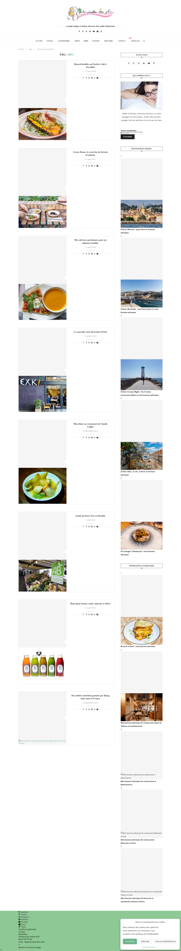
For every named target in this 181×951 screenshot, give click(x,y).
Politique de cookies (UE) (28, 936)
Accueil (39, 41)
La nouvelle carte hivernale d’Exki (90, 332)
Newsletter (23, 934)
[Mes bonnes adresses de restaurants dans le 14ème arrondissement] (142, 686)
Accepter (130, 942)
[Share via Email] (97, 78)
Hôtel (77, 41)
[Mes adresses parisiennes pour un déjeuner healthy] (42, 278)
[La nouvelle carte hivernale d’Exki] (42, 370)
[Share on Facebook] (86, 78)
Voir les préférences (165, 942)
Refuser (145, 942)
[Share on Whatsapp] (94, 78)
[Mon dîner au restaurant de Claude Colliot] (42, 462)
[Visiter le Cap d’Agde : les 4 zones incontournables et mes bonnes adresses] (142, 353)
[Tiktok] (101, 31)
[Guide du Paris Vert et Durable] (42, 552)
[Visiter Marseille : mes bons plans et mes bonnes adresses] (142, 273)
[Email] (97, 31)
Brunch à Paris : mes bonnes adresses (138, 646)
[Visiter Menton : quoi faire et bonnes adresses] (142, 193)
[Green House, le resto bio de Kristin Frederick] (42, 188)
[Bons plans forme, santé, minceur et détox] (42, 641)
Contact (121, 41)
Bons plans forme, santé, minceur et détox (90, 603)
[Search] (144, 41)
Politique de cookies (148, 947)
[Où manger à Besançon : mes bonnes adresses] (142, 515)
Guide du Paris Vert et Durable (90, 516)
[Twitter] (83, 31)
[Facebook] (79, 31)
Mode (86, 41)
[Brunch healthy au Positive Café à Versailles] (42, 100)
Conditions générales (27, 929)
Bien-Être (109, 41)
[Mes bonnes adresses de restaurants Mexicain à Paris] (142, 814)
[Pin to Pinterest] (92, 78)
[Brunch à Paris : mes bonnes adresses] (142, 610)
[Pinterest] (90, 31)
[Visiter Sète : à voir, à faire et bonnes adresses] (142, 435)
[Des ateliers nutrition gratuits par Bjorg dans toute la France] (42, 718)
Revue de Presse (25, 939)
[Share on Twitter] (89, 78)
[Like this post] (83, 78)
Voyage (49, 41)
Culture (95, 41)
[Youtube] (94, 31)
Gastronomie (64, 41)
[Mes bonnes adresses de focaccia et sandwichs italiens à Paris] (142, 872)
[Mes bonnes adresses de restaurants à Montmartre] (142, 755)
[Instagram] (86, 31)
